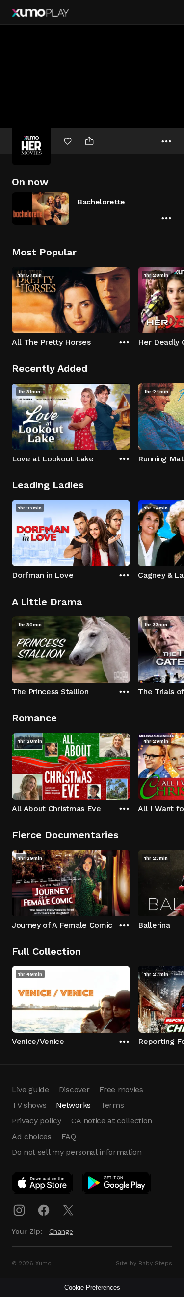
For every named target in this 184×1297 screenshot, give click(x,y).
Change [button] (61, 1231)
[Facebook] (43, 1210)
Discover (74, 1089)
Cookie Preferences (92, 1287)
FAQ (68, 1136)
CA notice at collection (112, 1120)
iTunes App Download (43, 1185)
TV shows (29, 1105)
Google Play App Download (117, 1185)
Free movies (121, 1089)
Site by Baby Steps (144, 1263)
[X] (68, 1210)
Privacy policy (36, 1120)
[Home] (40, 13)
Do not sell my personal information (77, 1152)
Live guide (30, 1089)
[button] (92, 208)
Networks (73, 1105)
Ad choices (32, 1136)
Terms (112, 1105)
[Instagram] (19, 1210)
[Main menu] (166, 12)
